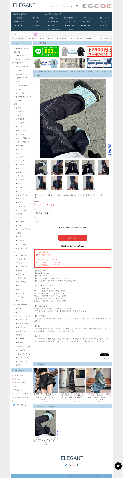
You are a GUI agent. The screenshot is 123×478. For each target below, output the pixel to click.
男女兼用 (50, 38)
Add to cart (72, 237)
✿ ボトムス (20, 134)
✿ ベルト (19, 286)
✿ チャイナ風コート (23, 138)
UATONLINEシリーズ (103, 38)
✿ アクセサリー (21, 267)
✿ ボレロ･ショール (23, 357)
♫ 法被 (36, 22)
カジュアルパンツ (67, 38)
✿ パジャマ (20, 149)
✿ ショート (20, 221)
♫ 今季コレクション (36, 18)
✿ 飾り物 (19, 146)
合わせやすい (90, 38)
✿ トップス (20, 123)
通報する (106, 358)
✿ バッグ (19, 263)
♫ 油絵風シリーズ (19, 22)
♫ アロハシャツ (86, 18)
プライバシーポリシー (23, 394)
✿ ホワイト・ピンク (23, 316)
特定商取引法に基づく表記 (99, 476)
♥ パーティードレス (87, 25)
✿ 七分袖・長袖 (21, 255)
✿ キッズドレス (21, 350)
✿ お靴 (18, 172)
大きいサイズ (79, 38)
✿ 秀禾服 (19, 342)
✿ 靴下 (18, 289)
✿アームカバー (21, 297)
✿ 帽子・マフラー (22, 274)
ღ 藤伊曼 (19, 214)
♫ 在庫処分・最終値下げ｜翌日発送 (19, 14)
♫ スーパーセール (70, 22)
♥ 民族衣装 (103, 25)
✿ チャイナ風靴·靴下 (23, 142)
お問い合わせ (20, 383)
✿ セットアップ (21, 130)
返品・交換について (22, 375)
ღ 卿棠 (18, 108)
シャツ (58, 38)
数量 (35, 218)
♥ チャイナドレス (53, 25)
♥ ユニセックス (36, 25)
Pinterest (65, 6)
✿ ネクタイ (20, 293)
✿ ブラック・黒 (21, 320)
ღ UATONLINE (21, 210)
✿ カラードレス (21, 331)
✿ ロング (19, 225)
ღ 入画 (18, 115)
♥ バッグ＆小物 (69, 25)
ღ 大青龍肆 (20, 111)
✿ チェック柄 (21, 244)
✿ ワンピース (21, 127)
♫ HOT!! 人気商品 (53, 22)
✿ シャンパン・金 (22, 323)
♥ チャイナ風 (87, 22)
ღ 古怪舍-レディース (23, 97)
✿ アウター (20, 165)
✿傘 (17, 301)
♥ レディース (19, 25)
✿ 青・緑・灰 (21, 327)
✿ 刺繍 (18, 233)
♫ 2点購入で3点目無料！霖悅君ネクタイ (53, 14)
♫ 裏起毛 (70, 29)
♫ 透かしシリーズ (103, 18)
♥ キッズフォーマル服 (53, 29)
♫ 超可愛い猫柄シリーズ (70, 18)
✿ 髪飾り (19, 270)
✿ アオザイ (20, 339)
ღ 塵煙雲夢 (20, 119)
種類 (35, 210)
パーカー (30, 38)
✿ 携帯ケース (21, 278)
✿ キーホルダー (21, 282)
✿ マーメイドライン (23, 229)
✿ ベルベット (21, 240)
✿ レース (19, 237)
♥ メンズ (103, 22)
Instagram (54, 6)
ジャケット (42, 38)
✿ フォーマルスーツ (23, 354)
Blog (17, 379)
